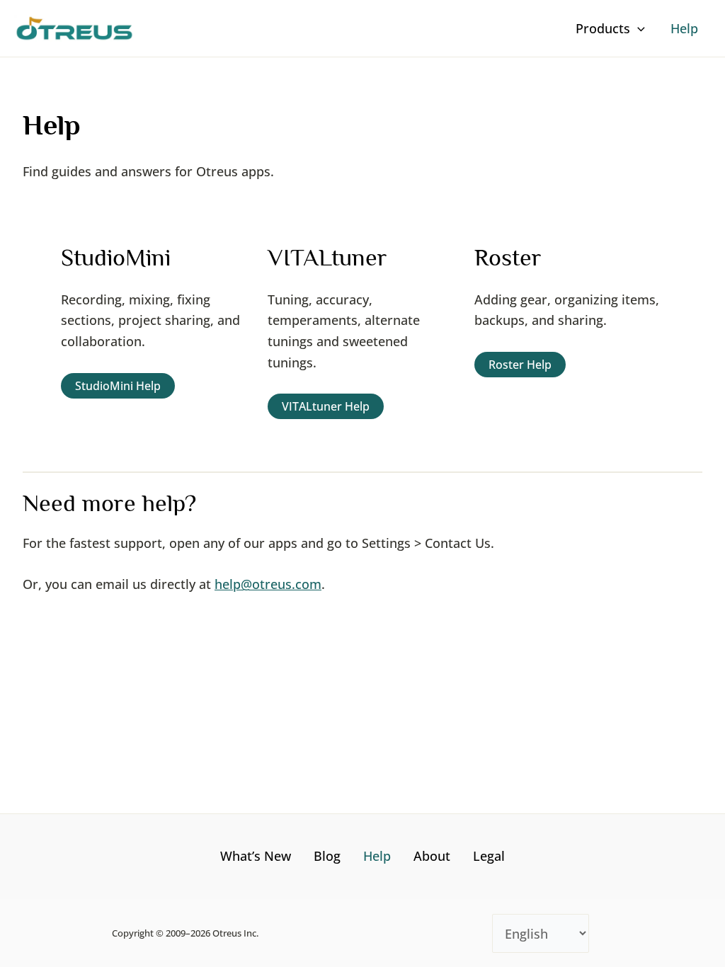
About (431, 855)
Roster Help (520, 364)
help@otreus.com (268, 584)
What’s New (255, 855)
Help (377, 855)
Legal (489, 855)
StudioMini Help (118, 386)
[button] (637, 28)
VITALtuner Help (326, 406)
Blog (327, 855)
